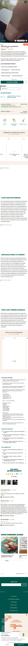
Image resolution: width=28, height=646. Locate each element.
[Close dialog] (26, 614)
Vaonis (2, 44)
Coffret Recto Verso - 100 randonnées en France (7, 556)
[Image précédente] (15, 41)
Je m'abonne (23, 584)
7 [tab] (24, 40)
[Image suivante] (26, 41)
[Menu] (2, 2)
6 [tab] (23, 40)
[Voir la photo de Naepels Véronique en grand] (3, 482)
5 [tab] (22, 40)
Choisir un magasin (23, 112)
